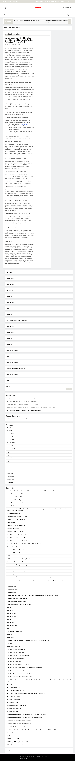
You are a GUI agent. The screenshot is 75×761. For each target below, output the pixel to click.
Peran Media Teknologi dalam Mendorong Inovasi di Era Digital (51, 20)
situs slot (9, 619)
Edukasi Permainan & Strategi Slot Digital (17, 516)
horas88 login (24, 124)
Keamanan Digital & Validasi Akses (15, 574)
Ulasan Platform (11, 732)
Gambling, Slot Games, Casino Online (16, 519)
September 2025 (11, 449)
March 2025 (10, 467)
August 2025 (10, 452)
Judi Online (9, 556)
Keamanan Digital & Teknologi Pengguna (17, 571)
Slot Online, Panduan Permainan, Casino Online (18, 670)
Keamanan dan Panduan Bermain (15, 568)
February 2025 (10, 470)
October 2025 (10, 446)
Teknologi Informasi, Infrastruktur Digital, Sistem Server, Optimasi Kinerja (24, 717)
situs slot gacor (11, 284)
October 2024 (10, 482)
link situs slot (10, 290)
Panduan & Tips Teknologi (13, 589)
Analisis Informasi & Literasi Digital (15, 497)
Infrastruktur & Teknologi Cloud (14, 553)
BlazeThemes (23, 758)
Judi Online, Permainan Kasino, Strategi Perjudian (19, 559)
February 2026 (10, 433)
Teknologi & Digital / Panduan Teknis (16, 690)
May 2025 (9, 461)
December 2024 (10, 476)
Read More (7, 266)
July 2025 (9, 455)
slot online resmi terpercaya (14, 646)
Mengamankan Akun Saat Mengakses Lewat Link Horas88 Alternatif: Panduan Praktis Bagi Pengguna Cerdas (19, 40)
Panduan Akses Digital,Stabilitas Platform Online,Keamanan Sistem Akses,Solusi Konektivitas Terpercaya (32, 595)
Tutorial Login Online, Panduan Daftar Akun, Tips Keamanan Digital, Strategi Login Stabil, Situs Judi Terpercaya (34, 729)
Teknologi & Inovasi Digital (13, 696)
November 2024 (11, 479)
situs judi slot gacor (12, 613)
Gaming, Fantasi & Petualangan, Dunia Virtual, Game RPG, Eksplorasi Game (25, 543)
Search (8, 386)
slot (8, 308)
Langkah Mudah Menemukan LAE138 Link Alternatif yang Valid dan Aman (25, 398)
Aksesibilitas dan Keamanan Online (15, 494)
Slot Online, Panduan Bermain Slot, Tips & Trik (18, 664)
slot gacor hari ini (11, 278)
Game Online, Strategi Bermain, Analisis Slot (17, 540)
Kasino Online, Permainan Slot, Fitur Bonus (17, 562)
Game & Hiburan (11, 522)
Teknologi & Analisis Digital (13, 687)
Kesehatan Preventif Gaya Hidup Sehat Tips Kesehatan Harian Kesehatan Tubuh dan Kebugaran (30, 577)
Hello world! (24, 419)
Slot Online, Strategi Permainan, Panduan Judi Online (19, 673)
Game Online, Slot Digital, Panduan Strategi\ (17, 537)
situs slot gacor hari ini (12, 350)
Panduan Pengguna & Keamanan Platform (17, 598)
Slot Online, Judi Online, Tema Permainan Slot (18, 655)
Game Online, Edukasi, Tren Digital (15, 531)
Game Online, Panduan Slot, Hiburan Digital (17, 534)
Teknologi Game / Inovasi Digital (15, 708)
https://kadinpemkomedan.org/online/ (16, 368)
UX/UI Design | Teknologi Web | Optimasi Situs (18, 742)
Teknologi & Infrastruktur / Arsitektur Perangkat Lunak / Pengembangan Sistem (26, 693)
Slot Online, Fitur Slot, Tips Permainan (16, 649)
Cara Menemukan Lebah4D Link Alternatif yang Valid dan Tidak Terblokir (24, 410)
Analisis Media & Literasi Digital (14, 500)
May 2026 (9, 427)
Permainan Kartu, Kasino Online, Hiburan (16, 601)
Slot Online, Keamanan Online (14, 661)
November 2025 (11, 443)
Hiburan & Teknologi (12, 546)
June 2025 (9, 458)
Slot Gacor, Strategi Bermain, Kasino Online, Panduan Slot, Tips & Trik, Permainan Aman (28, 640)
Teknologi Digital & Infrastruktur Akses (16, 705)
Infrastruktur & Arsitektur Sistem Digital (16, 550)
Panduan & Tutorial (11, 592)
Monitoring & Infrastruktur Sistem (15, 583)
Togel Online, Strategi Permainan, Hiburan (17, 726)
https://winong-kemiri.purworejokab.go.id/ (17, 320)
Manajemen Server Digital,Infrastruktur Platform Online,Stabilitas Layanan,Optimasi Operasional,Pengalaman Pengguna (36, 580)
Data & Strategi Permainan (13, 513)
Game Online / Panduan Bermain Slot (16, 525)
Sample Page (35, 15)
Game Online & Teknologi (13, 528)
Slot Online (9, 643)
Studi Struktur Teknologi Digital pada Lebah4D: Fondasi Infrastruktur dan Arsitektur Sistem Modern (44, 1)
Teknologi (9, 684)
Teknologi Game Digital (12, 711)
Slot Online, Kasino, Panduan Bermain (16, 658)
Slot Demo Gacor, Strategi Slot (14, 631)
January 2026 (10, 436)
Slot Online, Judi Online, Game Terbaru (16, 652)
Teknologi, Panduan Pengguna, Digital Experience (19, 723)
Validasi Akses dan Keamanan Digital (16, 745)
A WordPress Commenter (13, 419)
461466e (8, 44)
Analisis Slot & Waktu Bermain (14, 506)
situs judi (9, 607)
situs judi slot (10, 610)
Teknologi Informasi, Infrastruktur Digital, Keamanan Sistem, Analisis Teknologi (26, 714)
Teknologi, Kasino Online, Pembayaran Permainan (19, 720)
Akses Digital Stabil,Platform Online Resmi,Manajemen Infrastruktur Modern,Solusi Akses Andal (30, 490)
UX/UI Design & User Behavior (14, 738)
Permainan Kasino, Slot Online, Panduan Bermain (19, 604)
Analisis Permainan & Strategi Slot (15, 503)
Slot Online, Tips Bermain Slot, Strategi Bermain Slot (19, 676)
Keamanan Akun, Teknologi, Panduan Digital (17, 565)
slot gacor (9, 296)
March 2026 (10, 430)
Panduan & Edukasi (11, 586)
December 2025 (10, 440)
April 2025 (9, 464)
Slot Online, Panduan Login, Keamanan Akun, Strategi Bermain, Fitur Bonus (25, 667)
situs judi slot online (12, 616)
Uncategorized (10, 735)
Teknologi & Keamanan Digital (14, 699)
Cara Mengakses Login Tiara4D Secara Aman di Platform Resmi (22, 401)
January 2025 (10, 473)
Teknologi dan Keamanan (13, 702)
